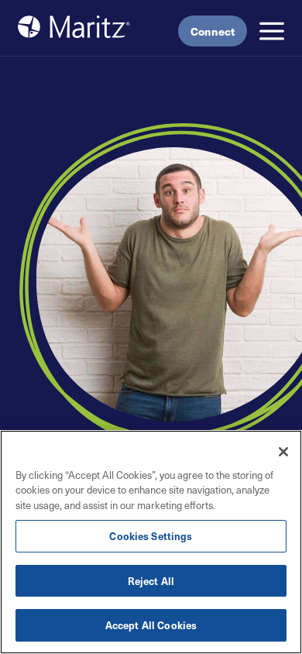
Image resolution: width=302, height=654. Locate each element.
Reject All (151, 580)
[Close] (283, 452)
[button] (271, 31)
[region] (151, 542)
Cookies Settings (150, 535)
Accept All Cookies (151, 625)
